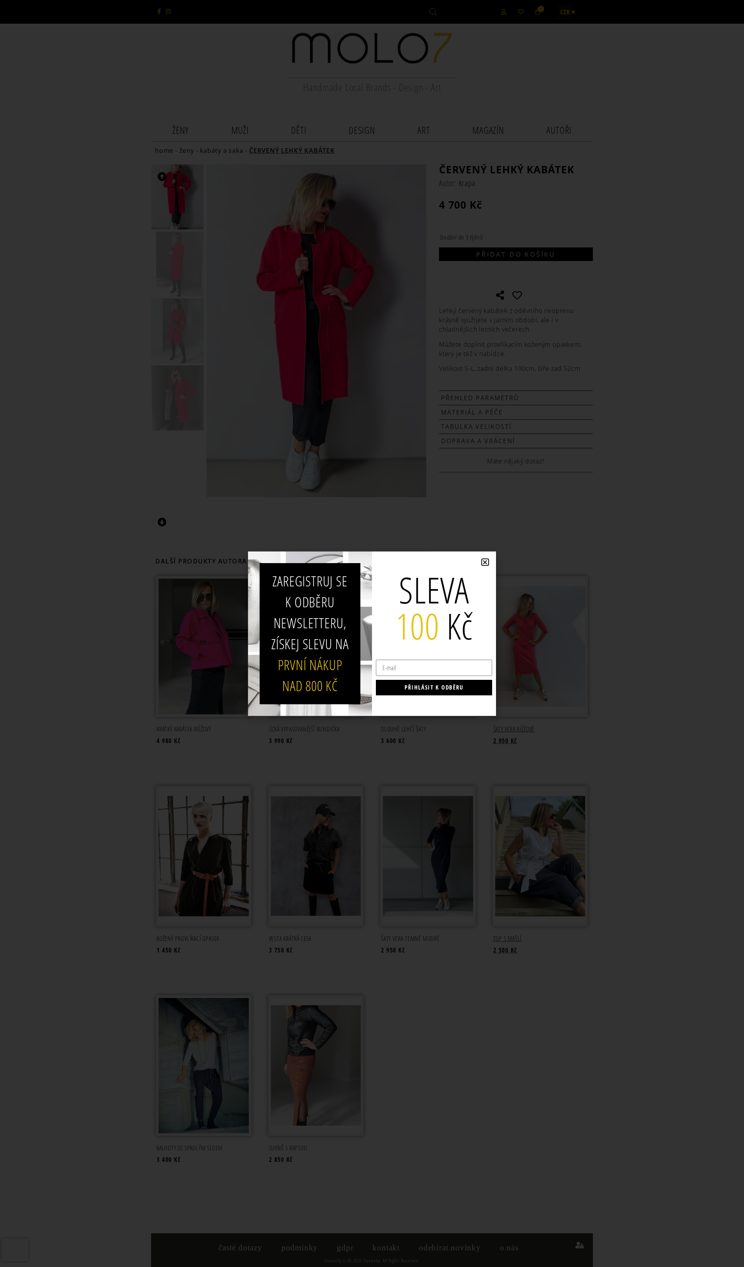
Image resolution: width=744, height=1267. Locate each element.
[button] (485, 562)
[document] (372, 633)
